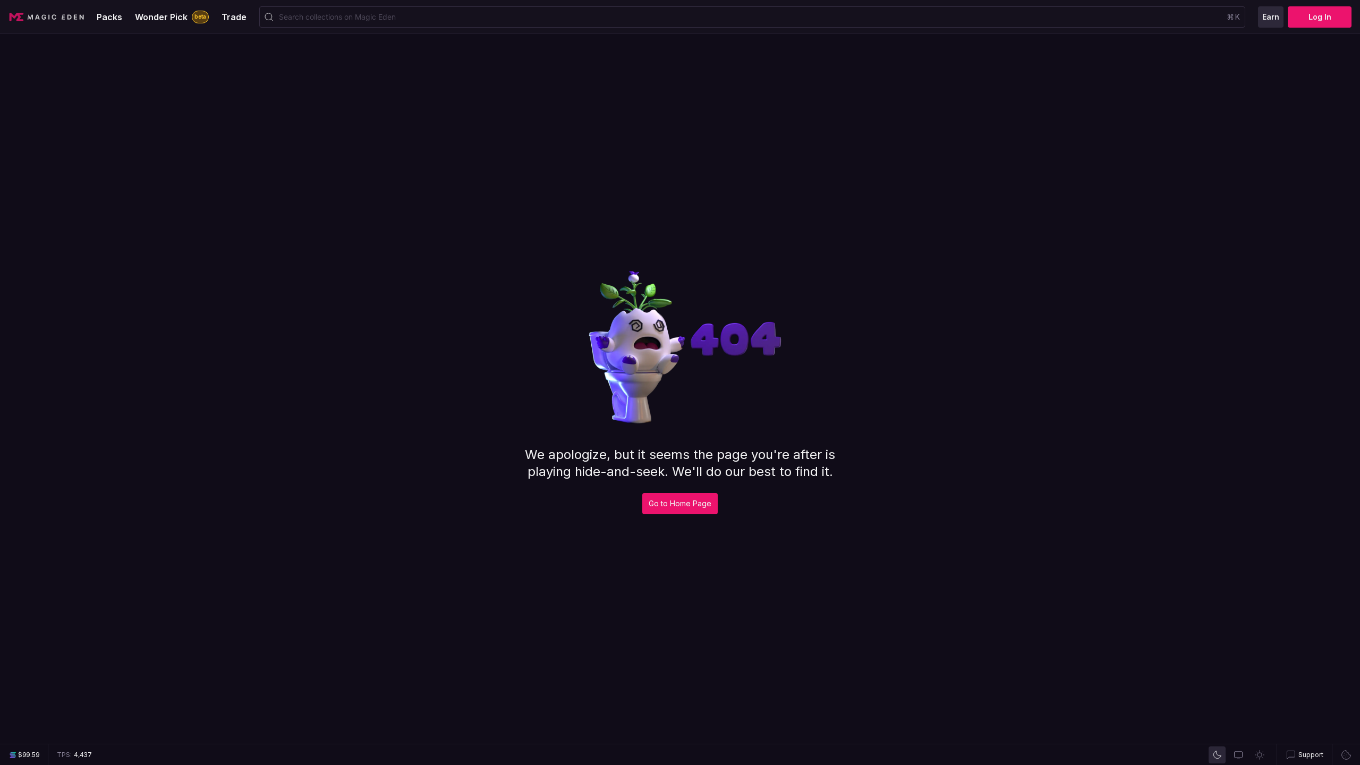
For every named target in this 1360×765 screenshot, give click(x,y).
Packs (109, 17)
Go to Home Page (680, 503)
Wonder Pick (170, 17)
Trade (234, 17)
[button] (1304, 754)
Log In (1319, 16)
